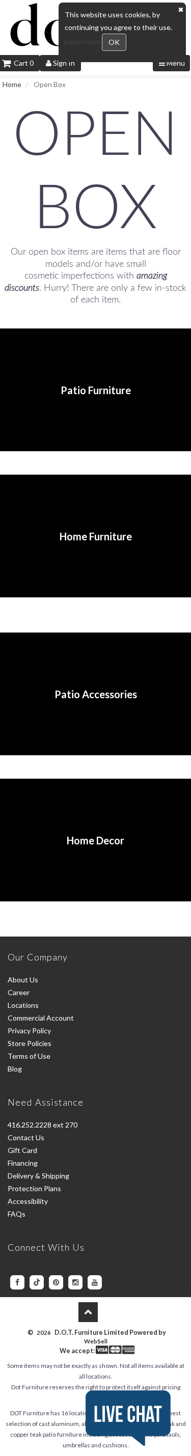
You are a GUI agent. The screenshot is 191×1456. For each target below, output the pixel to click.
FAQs (16, 1214)
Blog (15, 1068)
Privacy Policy (29, 1030)
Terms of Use (29, 1056)
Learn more (83, 41)
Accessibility (28, 1201)
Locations (23, 1005)
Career (19, 992)
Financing (23, 1163)
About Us (23, 979)
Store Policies (29, 1043)
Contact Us (26, 1137)
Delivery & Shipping (38, 1175)
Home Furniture (96, 536)
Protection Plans (34, 1188)
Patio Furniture (96, 390)
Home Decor (95, 840)
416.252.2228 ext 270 (42, 1124)
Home (12, 84)
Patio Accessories (95, 694)
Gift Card (22, 1150)
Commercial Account (41, 1017)
